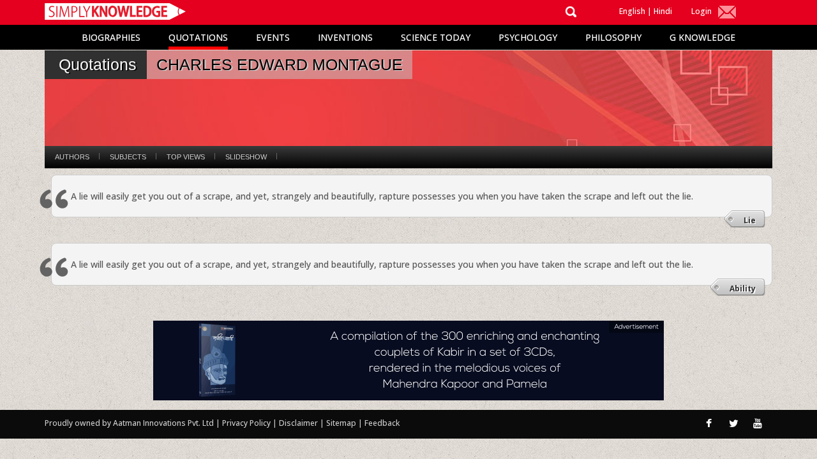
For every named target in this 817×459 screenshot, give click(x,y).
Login (701, 11)
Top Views (186, 157)
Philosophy (613, 37)
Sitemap (342, 423)
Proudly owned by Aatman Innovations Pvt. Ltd (129, 423)
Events (273, 37)
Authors (72, 157)
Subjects (128, 157)
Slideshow (246, 157)
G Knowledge (702, 37)
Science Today (435, 37)
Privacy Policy (247, 423)
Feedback (382, 423)
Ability (743, 288)
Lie (750, 220)
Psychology (527, 37)
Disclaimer (298, 423)
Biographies (111, 37)
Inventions (345, 37)
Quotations (198, 37)
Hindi (663, 11)
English (632, 11)
